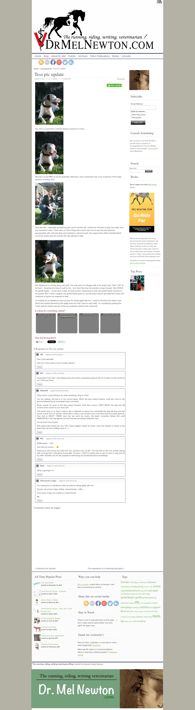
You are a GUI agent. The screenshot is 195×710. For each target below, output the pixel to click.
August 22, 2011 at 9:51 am (55, 466)
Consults (126, 56)
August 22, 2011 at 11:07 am (55, 438)
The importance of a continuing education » (106, 568)
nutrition (145, 607)
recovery (147, 611)
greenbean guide (131, 597)
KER (142, 603)
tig (122, 620)
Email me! (97, 645)
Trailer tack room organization (52, 636)
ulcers (131, 621)
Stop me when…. (89, 314)
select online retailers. (138, 263)
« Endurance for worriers (45, 568)
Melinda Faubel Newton (93, 664)
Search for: (133, 168)
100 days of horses (138, 582)
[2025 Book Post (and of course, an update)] (137, 283)
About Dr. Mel (58, 56)
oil (151, 607)
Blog (46, 56)
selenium (139, 617)
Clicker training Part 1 (46, 314)
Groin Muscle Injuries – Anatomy (53, 591)
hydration (125, 603)
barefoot (146, 587)
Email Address (137, 104)
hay (155, 598)
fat (137, 594)
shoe (150, 617)
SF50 (146, 617)
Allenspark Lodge (48, 481)
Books (115, 56)
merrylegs (126, 607)
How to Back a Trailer (49, 600)
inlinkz (131, 603)
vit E (135, 621)
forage (147, 594)
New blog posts (139, 115)
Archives (82, 56)
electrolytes (125, 594)
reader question (139, 611)
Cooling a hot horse (48, 627)
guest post (148, 597)
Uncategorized (45, 69)
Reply (40, 367)
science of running (128, 617)
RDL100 (130, 611)
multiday (136, 608)
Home (38, 56)
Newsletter (137, 117)
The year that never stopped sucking (67, 315)
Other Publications (100, 56)
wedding (141, 621)
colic (151, 587)
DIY (146, 591)
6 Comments (121, 79)
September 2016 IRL (111, 314)
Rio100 (154, 611)
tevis (157, 616)
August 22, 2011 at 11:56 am (59, 390)
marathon (147, 603)
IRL (137, 602)
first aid (141, 594)
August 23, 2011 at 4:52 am (54, 354)
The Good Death (47, 583)
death (142, 591)
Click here (151, 148)
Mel (41, 373)
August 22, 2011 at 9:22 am (67, 481)
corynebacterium (130, 590)
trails (126, 621)
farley (133, 594)
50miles (125, 582)
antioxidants (126, 587)
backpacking (137, 586)
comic (157, 586)
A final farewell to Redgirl (50, 618)
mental (154, 603)
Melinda (55, 79)
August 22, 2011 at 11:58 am (55, 373)
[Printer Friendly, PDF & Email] (114, 85)
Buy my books (83, 584)
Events (72, 56)
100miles (151, 582)
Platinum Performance (49, 644)
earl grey (153, 590)
